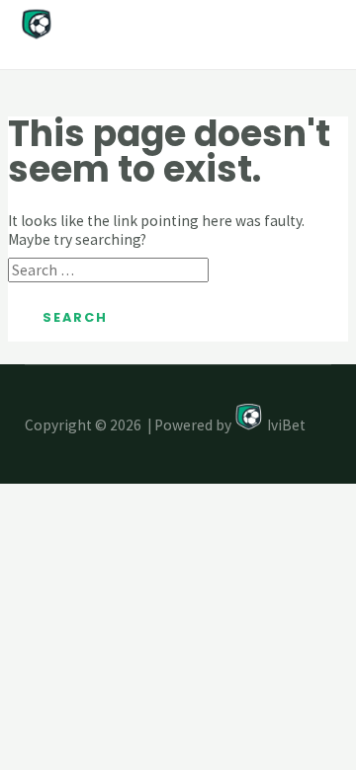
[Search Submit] (246, 272)
